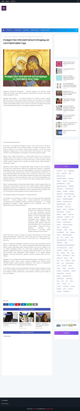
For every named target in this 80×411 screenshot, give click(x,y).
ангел (71, 250)
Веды (70, 173)
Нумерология (60, 217)
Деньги (68, 183)
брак (58, 253)
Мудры (64, 214)
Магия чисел (68, 206)
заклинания (59, 258)
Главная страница (7, 36)
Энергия (66, 250)
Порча (70, 219)
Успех (72, 237)
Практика (59, 222)
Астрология (59, 170)
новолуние (64, 265)
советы (58, 283)
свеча (58, 281)
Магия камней (60, 206)
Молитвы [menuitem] (25, 30)
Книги (74, 196)
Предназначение (67, 222)
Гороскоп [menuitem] (9, 30)
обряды (58, 268)
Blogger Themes (49, 409)
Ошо (73, 217)
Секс (67, 232)
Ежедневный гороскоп (62, 186)
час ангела (70, 288)
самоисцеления (60, 278)
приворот (73, 270)
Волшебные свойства (61, 178)
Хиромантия (59, 242)
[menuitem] (3, 30)
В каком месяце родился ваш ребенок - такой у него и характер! (70, 124)
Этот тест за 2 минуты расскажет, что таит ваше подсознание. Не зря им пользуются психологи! (69, 108)
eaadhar (35, 409)
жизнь (73, 255)
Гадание (59, 181)
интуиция (67, 260)
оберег (70, 265)
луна (63, 263)
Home (3, 1)
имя (62, 260)
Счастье (58, 235)
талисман (72, 286)
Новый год (70, 214)
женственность (66, 255)
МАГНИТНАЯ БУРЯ (61, 204)
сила (67, 281)
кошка (58, 263)
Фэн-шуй (71, 240)
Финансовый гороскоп (62, 240)
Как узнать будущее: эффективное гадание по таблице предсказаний (69, 77)
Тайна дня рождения (67, 235)
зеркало (66, 258)
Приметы (59, 224)
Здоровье (65, 191)
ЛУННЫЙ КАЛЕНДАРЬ (68, 199)
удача (64, 288)
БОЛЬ (58, 173)
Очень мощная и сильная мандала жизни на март (69, 62)
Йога (65, 196)
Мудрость (59, 214)
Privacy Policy (5, 403)
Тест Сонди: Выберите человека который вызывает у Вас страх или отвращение (69, 85)
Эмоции (71, 247)
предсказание (66, 270)
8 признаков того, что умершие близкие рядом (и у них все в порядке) (70, 93)
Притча (58, 227)
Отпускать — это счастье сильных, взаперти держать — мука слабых (43, 325)
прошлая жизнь (60, 273)
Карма (69, 196)
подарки (64, 268)
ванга (68, 253)
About (7, 1)
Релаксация (59, 229)
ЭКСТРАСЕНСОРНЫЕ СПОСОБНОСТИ (65, 245)
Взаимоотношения (61, 176)
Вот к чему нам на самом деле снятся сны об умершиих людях (69, 116)
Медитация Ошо (60, 211)
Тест (62, 237)
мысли (58, 265)
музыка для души (69, 263)
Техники (67, 237)
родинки (58, 276)
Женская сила (60, 188)
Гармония (65, 181)
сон (69, 283)
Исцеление (59, 196)
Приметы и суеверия (67, 224)
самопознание (69, 278)
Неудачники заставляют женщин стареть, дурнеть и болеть (25, 325)
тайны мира (65, 286)
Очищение (67, 217)
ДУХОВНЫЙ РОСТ (61, 183)
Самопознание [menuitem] (44, 30)
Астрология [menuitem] (17, 30)
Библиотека (64, 173)
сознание (64, 283)
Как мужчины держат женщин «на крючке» (10, 324)
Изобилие (71, 191)
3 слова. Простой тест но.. (69, 69)
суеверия (59, 286)
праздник (59, 270)
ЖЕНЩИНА (71, 186)
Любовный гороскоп (67, 201)
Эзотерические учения (62, 247)
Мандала (59, 209)
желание (59, 255)
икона (58, 260)
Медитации (71, 209)
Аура (65, 170)
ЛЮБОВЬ (59, 201)
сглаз (62, 281)
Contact (13, 1)
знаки (71, 258)
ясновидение (66, 291)
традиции (59, 288)
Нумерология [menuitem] (34, 30)
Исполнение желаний (69, 194)
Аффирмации (71, 170)
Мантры (65, 209)
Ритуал (65, 229)
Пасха (58, 219)
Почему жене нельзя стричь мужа (69, 131)
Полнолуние (64, 219)
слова (71, 281)
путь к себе (68, 273)
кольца (73, 260)
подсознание (71, 268)
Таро (58, 237)
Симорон (72, 232)
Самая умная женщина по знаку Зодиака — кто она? (69, 99)
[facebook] (77, 1)
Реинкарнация (65, 227)
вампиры (63, 253)
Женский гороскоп (69, 188)
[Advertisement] (51, 15)
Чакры (65, 242)
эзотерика (59, 291)
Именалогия (59, 194)
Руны (70, 229)
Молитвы (68, 211)
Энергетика (59, 250)
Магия (69, 204)
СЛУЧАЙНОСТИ (60, 232)
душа (73, 253)
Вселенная (71, 178)
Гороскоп (71, 181)
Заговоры (59, 191)
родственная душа (67, 276)
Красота (58, 199)
